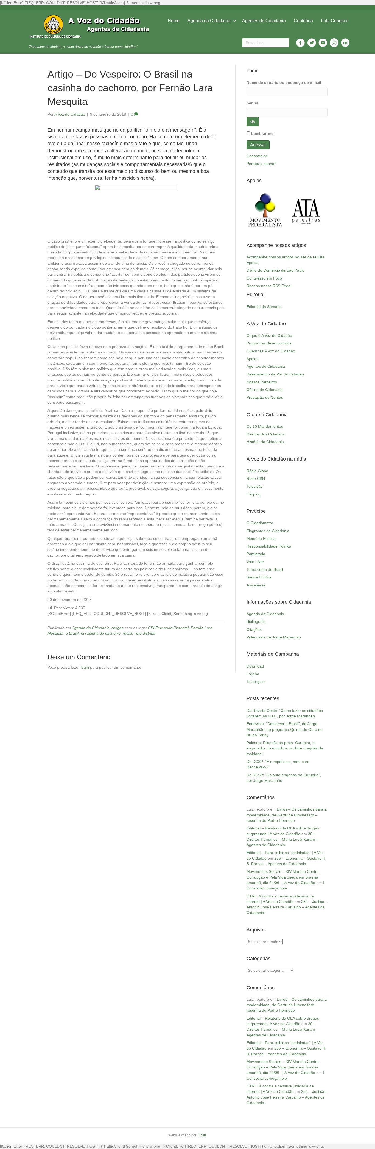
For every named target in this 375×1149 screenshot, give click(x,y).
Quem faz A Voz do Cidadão (271, 351)
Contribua (303, 20)
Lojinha (253, 674)
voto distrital (144, 633)
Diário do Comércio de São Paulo (275, 270)
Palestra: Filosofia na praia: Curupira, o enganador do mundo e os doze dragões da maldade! (285, 748)
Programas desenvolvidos (269, 343)
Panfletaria (256, 554)
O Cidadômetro (260, 523)
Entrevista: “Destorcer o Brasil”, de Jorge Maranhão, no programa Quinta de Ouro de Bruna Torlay (285, 729)
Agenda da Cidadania (209, 20)
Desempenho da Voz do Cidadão (275, 374)
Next (320, 210)
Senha (252, 103)
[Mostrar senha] (253, 121)
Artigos (117, 628)
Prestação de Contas (265, 397)
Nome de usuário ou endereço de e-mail (284, 82)
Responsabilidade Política (269, 546)
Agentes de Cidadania (264, 20)
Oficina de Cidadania (265, 389)
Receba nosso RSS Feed (268, 286)
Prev (253, 210)
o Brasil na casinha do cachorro (93, 633)
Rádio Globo (257, 471)
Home (174, 20)
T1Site (202, 1135)
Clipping (254, 494)
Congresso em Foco (264, 278)
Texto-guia (256, 681)
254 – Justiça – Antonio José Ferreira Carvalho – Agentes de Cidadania (287, 907)
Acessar (258, 144)
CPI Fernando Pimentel (168, 628)
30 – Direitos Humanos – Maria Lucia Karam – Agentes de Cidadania (282, 839)
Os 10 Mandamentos (265, 426)
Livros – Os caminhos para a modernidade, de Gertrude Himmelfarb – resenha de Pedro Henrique (287, 815)
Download (255, 666)
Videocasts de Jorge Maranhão (274, 637)
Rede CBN (256, 478)
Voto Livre (255, 562)
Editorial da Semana (264, 306)
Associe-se (256, 585)
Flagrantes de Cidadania (268, 531)
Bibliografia (256, 621)
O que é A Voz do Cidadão (269, 335)
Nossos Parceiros (262, 382)
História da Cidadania (265, 442)
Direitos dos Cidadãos (266, 434)
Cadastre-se (257, 156)
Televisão (255, 486)
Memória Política (261, 538)
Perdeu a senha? (261, 163)
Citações (254, 629)
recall (127, 633)
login (85, 667)
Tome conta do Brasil (265, 569)
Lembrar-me (262, 133)
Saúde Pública (259, 577)
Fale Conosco (334, 20)
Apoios (252, 359)
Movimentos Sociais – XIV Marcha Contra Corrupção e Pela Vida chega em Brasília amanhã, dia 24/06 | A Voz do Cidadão (283, 877)
